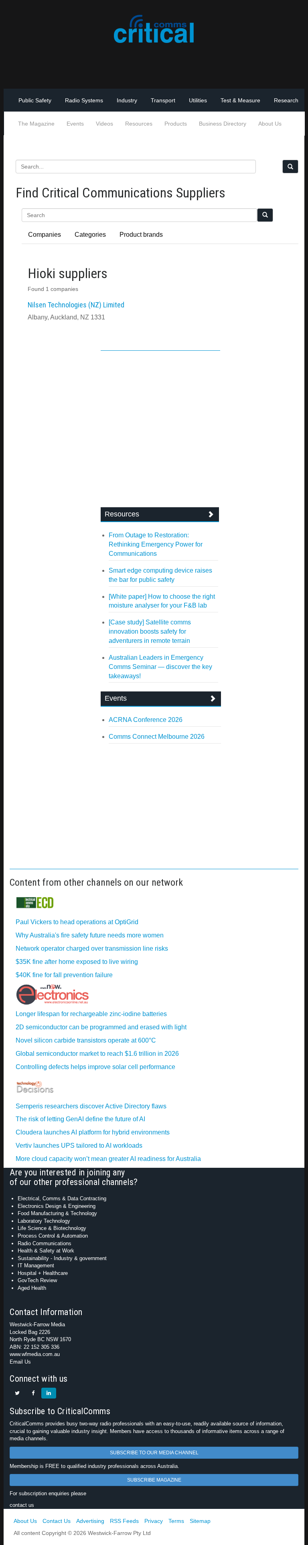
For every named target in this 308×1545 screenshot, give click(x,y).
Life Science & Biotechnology (52, 1228)
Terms (176, 1521)
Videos (104, 123)
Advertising (90, 1521)
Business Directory (222, 123)
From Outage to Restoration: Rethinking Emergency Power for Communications (156, 544)
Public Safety (34, 100)
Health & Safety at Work (46, 1251)
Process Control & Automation (53, 1236)
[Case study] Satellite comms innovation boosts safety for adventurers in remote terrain (150, 631)
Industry (127, 100)
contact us (22, 1505)
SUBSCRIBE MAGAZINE (154, 1480)
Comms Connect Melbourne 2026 (157, 736)
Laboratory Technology (44, 1221)
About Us (270, 123)
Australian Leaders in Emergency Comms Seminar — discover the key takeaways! (160, 666)
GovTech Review (37, 1280)
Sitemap (200, 1521)
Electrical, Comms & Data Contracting (62, 1198)
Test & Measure (240, 100)
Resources (138, 123)
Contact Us (57, 1521)
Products (175, 123)
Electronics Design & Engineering (56, 1206)
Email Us (20, 1362)
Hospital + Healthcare (43, 1273)
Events (75, 123)
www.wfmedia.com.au (35, 1354)
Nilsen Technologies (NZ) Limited (76, 305)
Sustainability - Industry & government (62, 1258)
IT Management (36, 1265)
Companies (44, 234)
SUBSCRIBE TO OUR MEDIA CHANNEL (154, 1453)
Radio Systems (84, 100)
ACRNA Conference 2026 (145, 719)
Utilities (198, 100)
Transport (163, 100)
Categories (90, 234)
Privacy (153, 1521)
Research (286, 100)
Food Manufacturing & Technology (57, 1213)
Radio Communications (44, 1243)
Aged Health (32, 1288)
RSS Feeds (124, 1521)
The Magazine (36, 123)
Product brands (141, 234)
